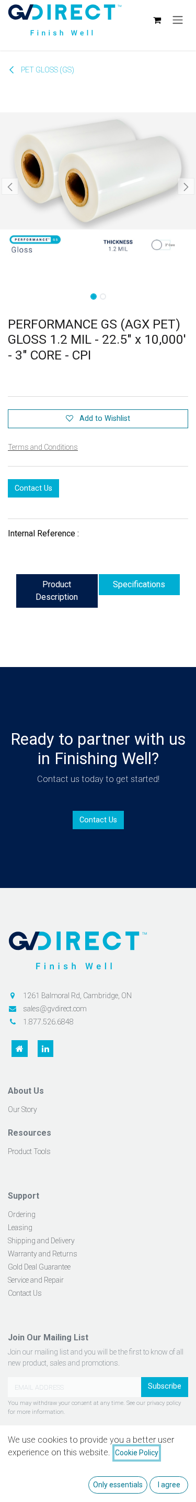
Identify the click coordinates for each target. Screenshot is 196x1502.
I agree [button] (169, 1484)
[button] (10, 186)
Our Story (22, 1109)
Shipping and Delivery (41, 1240)
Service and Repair (36, 1280)
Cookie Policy (136, 1452)
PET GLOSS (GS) (46, 70)
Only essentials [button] (118, 1484)
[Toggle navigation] (177, 20)
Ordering (22, 1214)
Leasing (20, 1227)
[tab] (57, 591)
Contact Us (33, 488)
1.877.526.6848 (48, 1022)
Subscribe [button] (164, 1386)
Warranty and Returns (42, 1254)
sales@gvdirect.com (55, 1008)
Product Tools (29, 1151)
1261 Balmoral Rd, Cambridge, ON (77, 995)
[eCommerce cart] (156, 19)
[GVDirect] (98, 954)
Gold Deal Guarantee (39, 1267)
